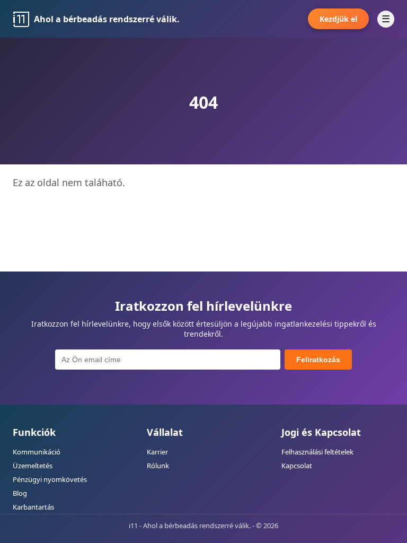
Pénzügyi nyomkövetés (50, 479)
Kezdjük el (338, 19)
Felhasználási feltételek (317, 452)
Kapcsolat (296, 465)
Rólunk (158, 465)
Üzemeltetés (32, 465)
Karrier (157, 452)
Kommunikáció (36, 452)
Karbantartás (33, 507)
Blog (20, 493)
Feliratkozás (318, 359)
